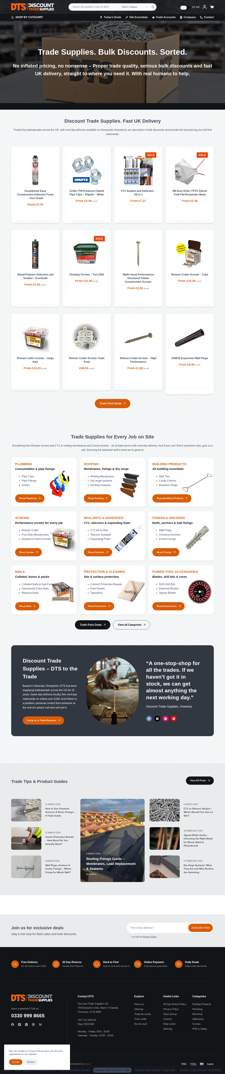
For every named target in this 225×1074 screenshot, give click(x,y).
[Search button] (152, 7)
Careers (167, 1019)
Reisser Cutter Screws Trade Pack (87, 360)
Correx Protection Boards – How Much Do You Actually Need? (59, 840)
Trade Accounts (166, 17)
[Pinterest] (33, 1024)
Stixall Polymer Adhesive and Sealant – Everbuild (35, 276)
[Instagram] (165, 718)
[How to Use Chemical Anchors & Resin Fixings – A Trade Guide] (26, 810)
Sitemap (138, 1009)
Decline (30, 1062)
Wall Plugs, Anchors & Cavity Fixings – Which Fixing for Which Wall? (58, 869)
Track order (140, 1019)
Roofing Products (201, 1004)
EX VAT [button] (196, 7)
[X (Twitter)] (157, 718)
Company (190, 17)
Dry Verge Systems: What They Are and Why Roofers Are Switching (199, 869)
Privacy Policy (150, 937)
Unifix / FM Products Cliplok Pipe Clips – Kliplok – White (87, 193)
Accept (15, 1062)
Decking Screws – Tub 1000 (87, 274)
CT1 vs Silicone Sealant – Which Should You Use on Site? (198, 812)
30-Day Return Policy (174, 1004)
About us (139, 1004)
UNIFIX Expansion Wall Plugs (189, 358)
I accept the (144, 937)
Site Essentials (138, 17)
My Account (140, 1023)
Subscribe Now (201, 927)
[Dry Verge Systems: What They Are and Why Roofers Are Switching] (165, 867)
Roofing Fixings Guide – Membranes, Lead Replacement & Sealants (111, 863)
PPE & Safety (199, 1028)
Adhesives (198, 1019)
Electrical (197, 1014)
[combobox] (94, 7)
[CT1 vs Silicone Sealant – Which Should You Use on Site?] (165, 810)
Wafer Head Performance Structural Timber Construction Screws (138, 278)
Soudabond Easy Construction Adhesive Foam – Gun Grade (35, 195)
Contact (209, 17)
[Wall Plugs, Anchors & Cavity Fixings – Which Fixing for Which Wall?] (26, 867)
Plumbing (197, 1009)
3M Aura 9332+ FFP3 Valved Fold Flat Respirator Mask (189, 193)
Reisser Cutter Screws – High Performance (138, 360)
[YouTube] (174, 718)
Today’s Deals (112, 17)
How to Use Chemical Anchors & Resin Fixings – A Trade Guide (60, 812)
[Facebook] (149, 718)
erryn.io (87, 1064)
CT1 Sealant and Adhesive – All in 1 (138, 193)
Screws (196, 1023)
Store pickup (170, 1014)
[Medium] (40, 1024)
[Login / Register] (205, 7)
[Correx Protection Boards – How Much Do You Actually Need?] (26, 838)
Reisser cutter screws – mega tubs (35, 360)
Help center (169, 1023)
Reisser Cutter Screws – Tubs (189, 274)
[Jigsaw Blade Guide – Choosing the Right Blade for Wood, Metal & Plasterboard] (165, 838)
